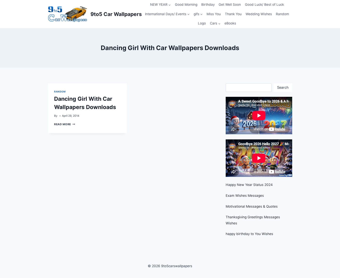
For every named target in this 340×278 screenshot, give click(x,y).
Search (283, 87)
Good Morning (186, 5)
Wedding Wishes (259, 14)
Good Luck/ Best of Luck (264, 5)
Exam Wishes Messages (245, 196)
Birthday (208, 5)
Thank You (233, 14)
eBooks (230, 23)
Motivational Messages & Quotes (252, 206)
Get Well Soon (230, 5)
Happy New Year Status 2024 (249, 185)
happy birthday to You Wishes (249, 234)
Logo (202, 23)
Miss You (214, 14)
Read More (64, 124)
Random (282, 14)
